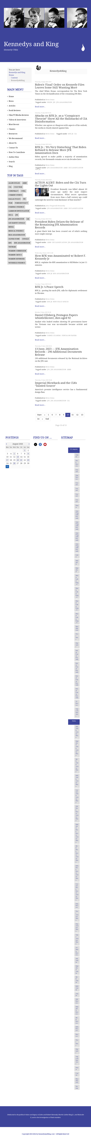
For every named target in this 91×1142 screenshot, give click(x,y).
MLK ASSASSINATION (17, 235)
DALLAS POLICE (14, 199)
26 (14, 463)
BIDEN (49, 102)
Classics (12, 129)
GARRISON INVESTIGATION (19, 211)
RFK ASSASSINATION (22, 243)
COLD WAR (18, 187)
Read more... (40, 107)
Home (11, 96)
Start (39, 415)
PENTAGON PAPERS (69, 335)
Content (14, 78)
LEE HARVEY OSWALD (17, 223)
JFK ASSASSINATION (16, 219)
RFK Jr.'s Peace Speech (49, 286)
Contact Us (13, 148)
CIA (10, 187)
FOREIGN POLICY (21, 203)
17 (7, 460)
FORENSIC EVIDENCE (16, 207)
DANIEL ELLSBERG (54, 335)
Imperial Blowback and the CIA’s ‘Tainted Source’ (56, 384)
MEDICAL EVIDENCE (16, 231)
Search (12, 162)
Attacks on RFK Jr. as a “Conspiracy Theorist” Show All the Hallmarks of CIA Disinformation (61, 118)
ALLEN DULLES (14, 183)
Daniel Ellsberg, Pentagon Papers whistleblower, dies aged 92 (56, 317)
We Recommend (16, 138)
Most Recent (14, 124)
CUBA (23, 191)
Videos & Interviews (17, 120)
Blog (11, 166)
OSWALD (25, 239)
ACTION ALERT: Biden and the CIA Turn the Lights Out (60, 184)
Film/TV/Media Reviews (19, 115)
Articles (12, 106)
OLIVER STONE (14, 239)
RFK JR (70, 134)
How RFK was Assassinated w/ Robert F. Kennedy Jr (60, 257)
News (11, 101)
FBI (24, 199)
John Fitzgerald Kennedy (55, 206)
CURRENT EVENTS (15, 195)
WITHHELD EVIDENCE (17, 263)
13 (82, 415)
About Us (12, 143)
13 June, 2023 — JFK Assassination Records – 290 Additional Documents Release (58, 351)
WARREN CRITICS (15, 255)
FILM (10, 203)
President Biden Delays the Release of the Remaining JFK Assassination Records (59, 224)
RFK (10, 243)
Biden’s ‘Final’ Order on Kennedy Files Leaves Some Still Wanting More (59, 86)
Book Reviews (15, 110)
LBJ (28, 219)
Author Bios (14, 157)
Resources (13, 134)
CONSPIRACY (13, 191)
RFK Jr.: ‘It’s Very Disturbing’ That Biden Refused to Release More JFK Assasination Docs (60, 150)
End (47, 419)
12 (77, 415)
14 (38, 419)
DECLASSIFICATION (75, 168)
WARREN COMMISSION (17, 251)
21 (21, 460)
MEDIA (11, 227)
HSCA (11, 215)
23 (28, 460)
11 (73, 415)
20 (18, 460)
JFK (16, 215)
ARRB (25, 183)
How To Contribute (17, 152)
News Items (50, 100)
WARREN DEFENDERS (17, 259)
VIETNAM (12, 247)
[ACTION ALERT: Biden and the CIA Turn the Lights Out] (42, 192)
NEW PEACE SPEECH (60, 302)
